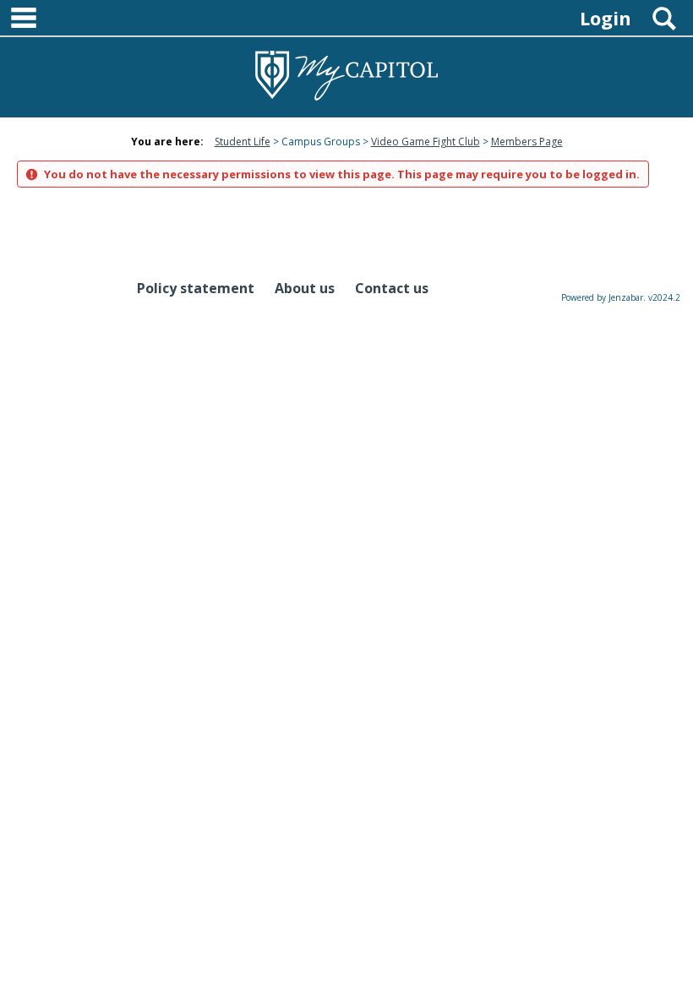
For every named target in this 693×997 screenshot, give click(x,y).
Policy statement (195, 288)
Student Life (242, 141)
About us (305, 288)
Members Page (527, 141)
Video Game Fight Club (425, 141)
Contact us (391, 288)
